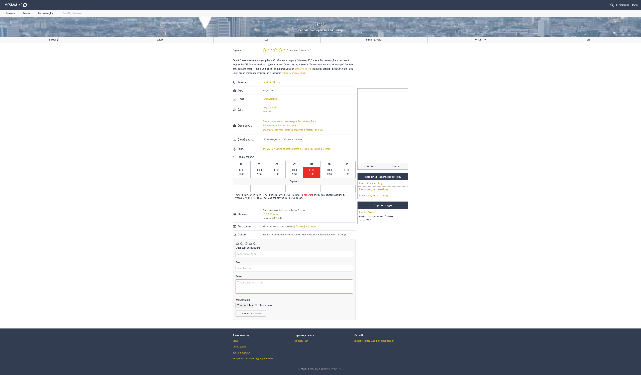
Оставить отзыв (251, 314)
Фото (587, 39)
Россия (26, 13)
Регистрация (622, 5)
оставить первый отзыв (294, 73)
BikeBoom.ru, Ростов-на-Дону (373, 189)
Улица (395, 166)
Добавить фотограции (304, 226)
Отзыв (239, 276)
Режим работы (374, 39)
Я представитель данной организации (374, 340)
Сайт (267, 39)
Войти (634, 5)
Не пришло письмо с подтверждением (253, 358)
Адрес (160, 39)
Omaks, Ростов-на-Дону (370, 183)
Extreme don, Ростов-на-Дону (373, 195)
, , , (297, 148)
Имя (238, 262)
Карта (370, 166)
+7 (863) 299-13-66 (272, 82)
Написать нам (301, 340)
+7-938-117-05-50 (270, 214)
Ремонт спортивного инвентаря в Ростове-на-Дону (289, 121)
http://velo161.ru (302, 68)
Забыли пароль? (241, 352)
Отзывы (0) (480, 39)
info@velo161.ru (270, 98)
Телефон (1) (53, 39)
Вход (235, 340)
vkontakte (268, 111)
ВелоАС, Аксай (366, 212)
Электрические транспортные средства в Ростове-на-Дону (293, 129)
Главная (10, 13)
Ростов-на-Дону (46, 13)
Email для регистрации (248, 247)
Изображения (243, 299)
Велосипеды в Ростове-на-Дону (279, 125)
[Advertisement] (382, 66)
